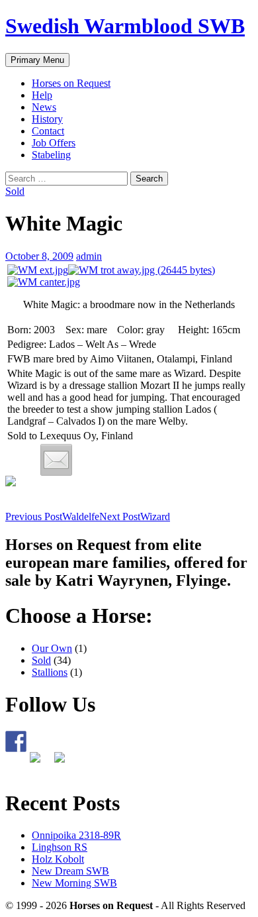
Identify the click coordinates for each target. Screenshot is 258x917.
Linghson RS (59, 847)
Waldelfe (52, 516)
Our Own (52, 648)
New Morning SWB (74, 883)
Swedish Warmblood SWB (125, 26)
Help (42, 95)
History (47, 119)
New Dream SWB (70, 871)
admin (89, 256)
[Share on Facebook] (21, 492)
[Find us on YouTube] (64, 762)
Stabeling (51, 154)
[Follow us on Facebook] (15, 741)
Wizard (134, 516)
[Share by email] (56, 460)
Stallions (49, 672)
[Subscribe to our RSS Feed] (40, 762)
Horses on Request (71, 83)
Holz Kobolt (58, 859)
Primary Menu (37, 60)
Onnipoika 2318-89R (76, 835)
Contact (48, 130)
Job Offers (53, 142)
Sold (14, 191)
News (44, 107)
